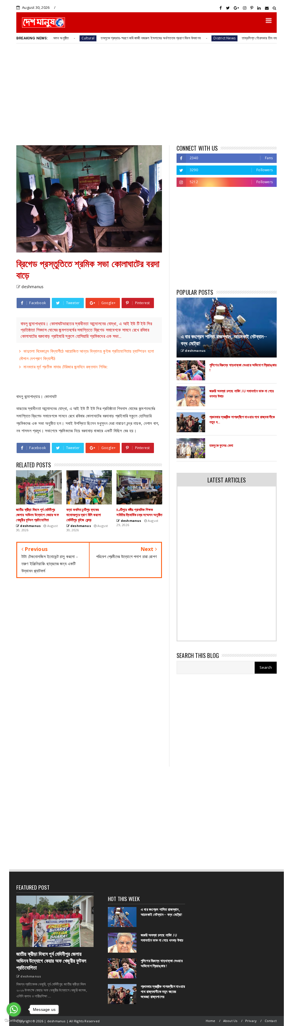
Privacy (251, 1020)
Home (210, 1020)
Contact (271, 1020)
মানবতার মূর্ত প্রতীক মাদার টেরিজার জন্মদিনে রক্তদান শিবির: (65, 366)
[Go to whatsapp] (14, 1009)
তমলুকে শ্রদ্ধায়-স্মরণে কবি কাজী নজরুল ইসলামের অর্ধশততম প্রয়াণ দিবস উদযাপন (123, 38)
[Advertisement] (146, 94)
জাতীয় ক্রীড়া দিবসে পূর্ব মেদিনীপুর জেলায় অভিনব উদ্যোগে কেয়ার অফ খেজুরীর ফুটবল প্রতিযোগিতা (51, 961)
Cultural (60, 38)
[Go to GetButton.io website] (14, 1020)
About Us (230, 1020)
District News (197, 38)
